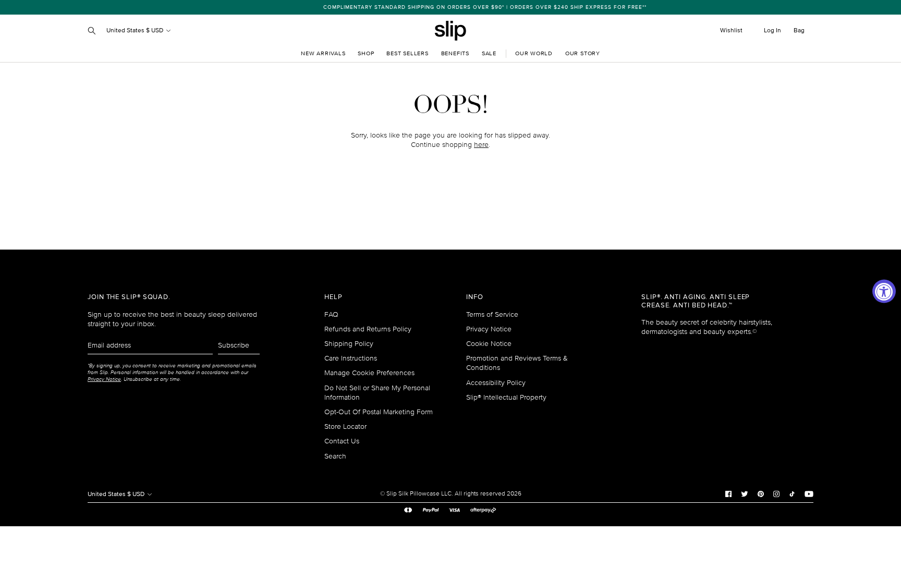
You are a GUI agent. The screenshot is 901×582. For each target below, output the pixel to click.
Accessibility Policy (496, 382)
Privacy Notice (489, 329)
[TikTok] (792, 494)
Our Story (582, 53)
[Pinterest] (761, 494)
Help (333, 297)
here (481, 144)
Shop (366, 53)
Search (335, 456)
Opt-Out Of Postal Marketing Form (378, 411)
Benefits (455, 53)
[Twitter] (744, 494)
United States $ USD (135, 30)
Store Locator (345, 426)
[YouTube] (809, 494)
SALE (489, 53)
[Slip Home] (450, 31)
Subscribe (233, 345)
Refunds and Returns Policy (367, 329)
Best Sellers (407, 53)
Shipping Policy (348, 343)
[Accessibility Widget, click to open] (884, 291)
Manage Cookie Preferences (369, 372)
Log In (772, 30)
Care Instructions (350, 358)
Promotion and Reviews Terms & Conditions (517, 363)
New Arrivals (323, 53)
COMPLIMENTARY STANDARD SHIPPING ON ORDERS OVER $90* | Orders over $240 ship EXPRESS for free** (452, 7)
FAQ (331, 314)
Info (474, 297)
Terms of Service (492, 314)
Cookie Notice (489, 343)
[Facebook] (728, 494)
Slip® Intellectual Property (506, 397)
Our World (534, 53)
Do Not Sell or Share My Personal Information (377, 392)
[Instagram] (776, 494)
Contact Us (341, 441)
